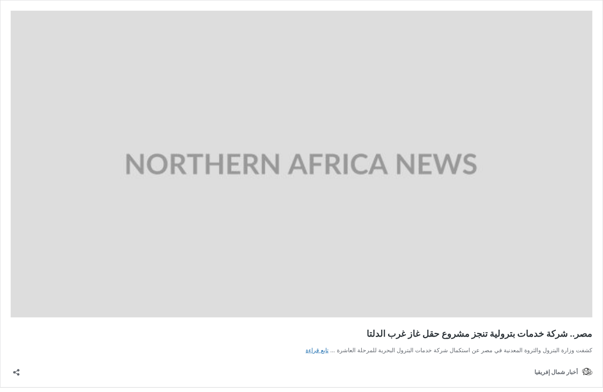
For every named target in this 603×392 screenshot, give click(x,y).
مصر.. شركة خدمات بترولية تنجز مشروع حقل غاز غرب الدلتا (479, 333)
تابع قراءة (317, 349)
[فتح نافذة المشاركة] (16, 369)
